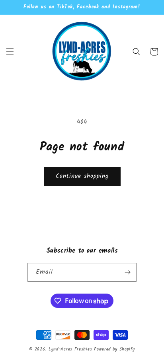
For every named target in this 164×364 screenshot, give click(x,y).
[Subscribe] (127, 272)
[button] (10, 51)
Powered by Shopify (114, 349)
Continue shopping (82, 176)
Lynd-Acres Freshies (70, 349)
